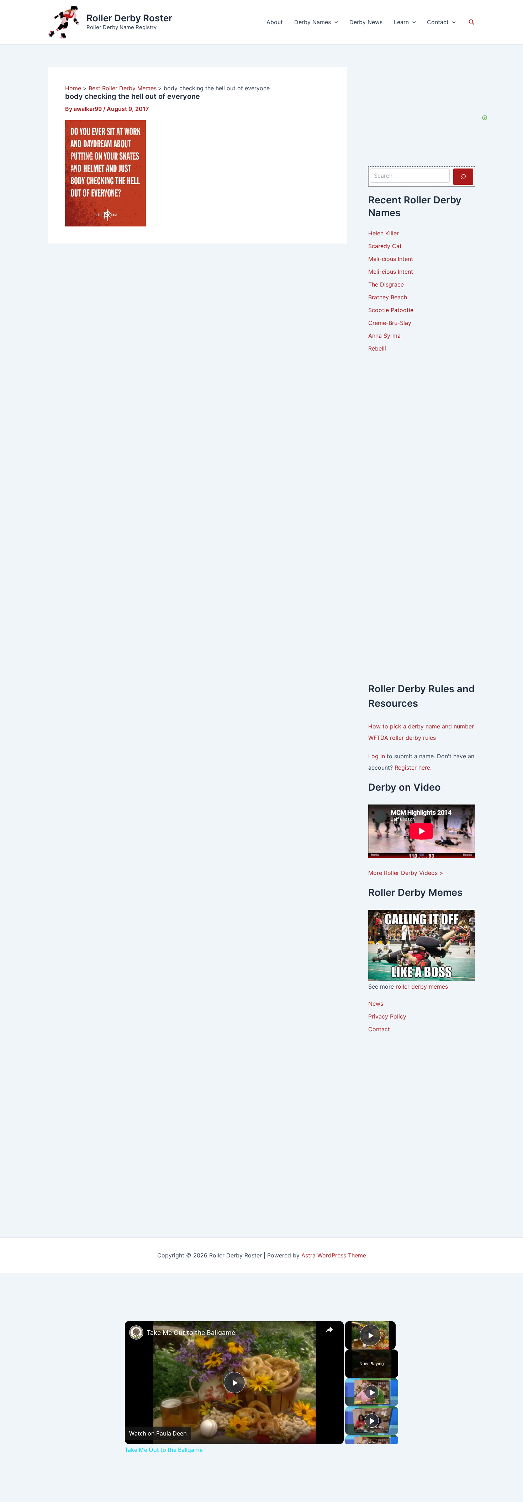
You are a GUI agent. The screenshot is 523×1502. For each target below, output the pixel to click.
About (274, 22)
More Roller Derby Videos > (405, 872)
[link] (136, 1332)
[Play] (372, 1392)
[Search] (463, 177)
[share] (329, 1329)
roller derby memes (422, 986)
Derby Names (312, 22)
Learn (401, 22)
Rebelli (377, 348)
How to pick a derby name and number (421, 726)
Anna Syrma (384, 335)
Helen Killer (383, 233)
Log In (377, 756)
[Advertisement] (421, 469)
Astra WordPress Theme (333, 1255)
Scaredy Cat (385, 246)
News (375, 1003)
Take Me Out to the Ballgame (191, 1332)
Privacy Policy (387, 1016)
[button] (334, 22)
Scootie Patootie (390, 310)
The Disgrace (386, 284)
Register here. (413, 767)
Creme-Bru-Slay (389, 322)
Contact (438, 22)
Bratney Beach (387, 297)
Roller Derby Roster (129, 17)
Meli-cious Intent (390, 258)
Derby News (365, 22)
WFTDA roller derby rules (402, 737)
